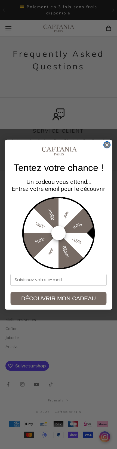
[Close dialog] (107, 144)
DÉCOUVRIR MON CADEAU (58, 298)
